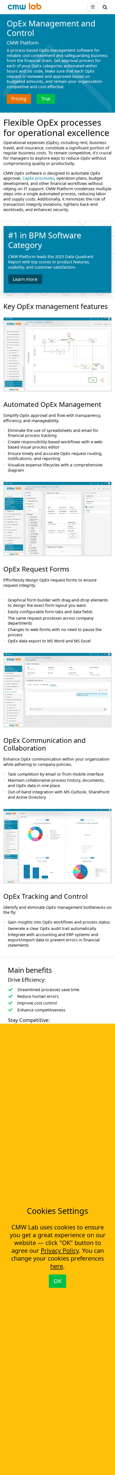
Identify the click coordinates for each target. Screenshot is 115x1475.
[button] (105, 7)
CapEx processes (38, 178)
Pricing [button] (18, 99)
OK (57, 1281)
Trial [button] (45, 99)
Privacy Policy (60, 1250)
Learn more (25, 279)
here (56, 1266)
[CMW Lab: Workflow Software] (24, 7)
